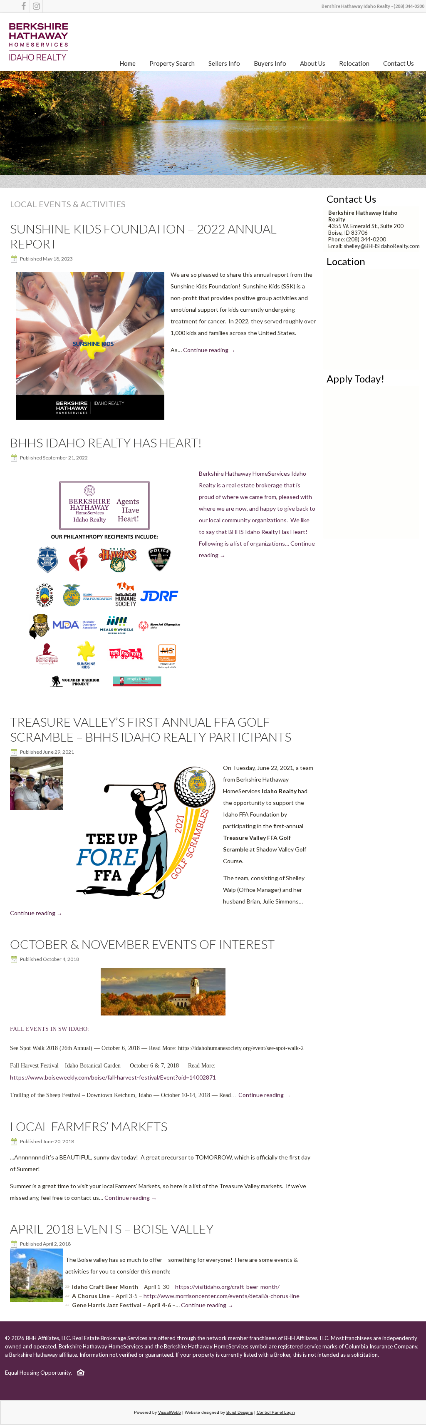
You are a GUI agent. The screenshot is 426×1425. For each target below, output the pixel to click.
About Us (312, 63)
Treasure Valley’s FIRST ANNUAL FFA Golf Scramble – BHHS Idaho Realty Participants (150, 729)
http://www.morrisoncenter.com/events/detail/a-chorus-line (222, 1295)
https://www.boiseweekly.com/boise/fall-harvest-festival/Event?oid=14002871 (113, 1077)
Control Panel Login (276, 1412)
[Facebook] (23, 6)
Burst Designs (239, 1412)
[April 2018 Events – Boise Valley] (37, 1301)
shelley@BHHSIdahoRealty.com (382, 246)
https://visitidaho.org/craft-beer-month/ (227, 1286)
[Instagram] (36, 6)
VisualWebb (169, 1412)
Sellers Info (224, 63)
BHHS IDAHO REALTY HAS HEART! (106, 442)
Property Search (172, 63)
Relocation (354, 63)
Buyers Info (270, 63)
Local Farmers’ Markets (88, 1126)
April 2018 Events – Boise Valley (111, 1228)
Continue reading (209, 349)
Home (127, 63)
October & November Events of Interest (142, 943)
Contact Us (398, 63)
